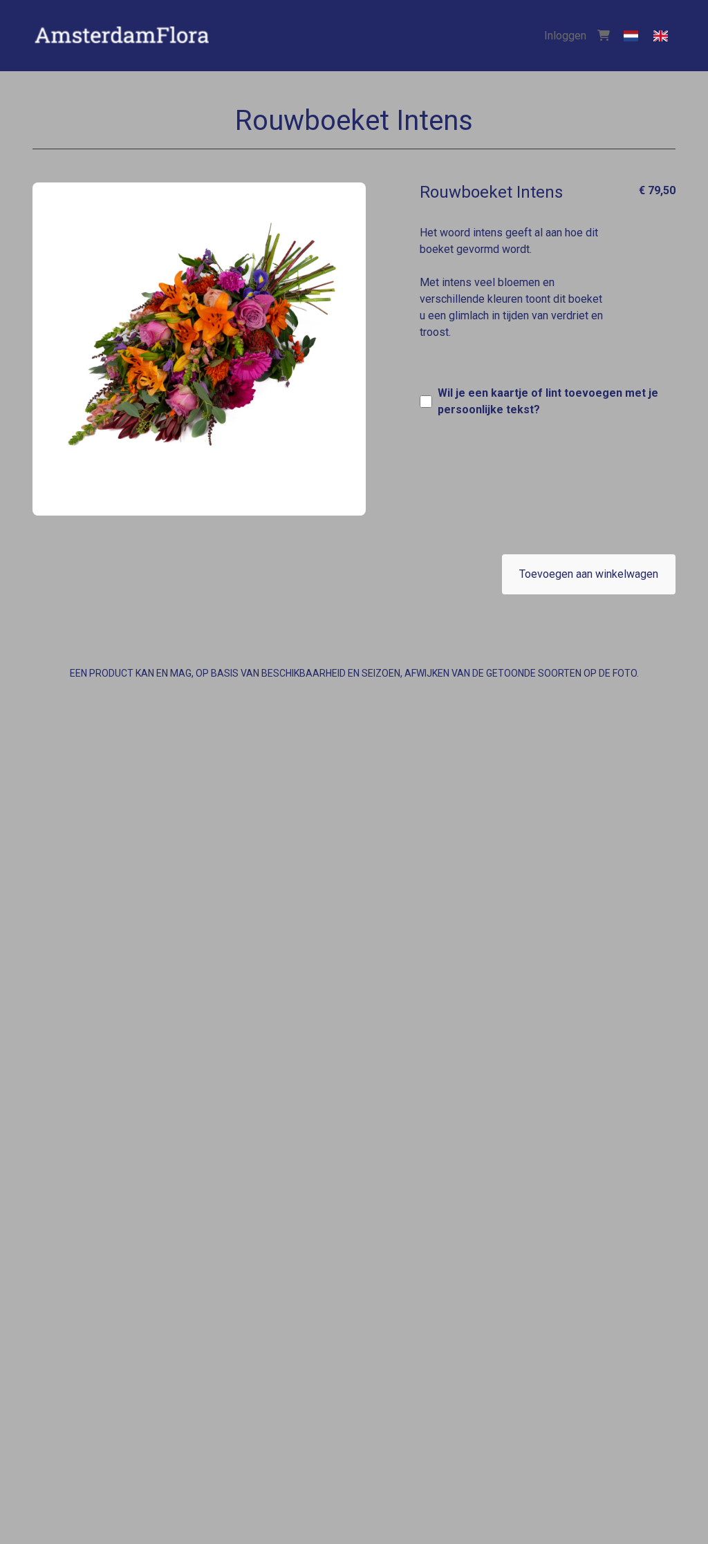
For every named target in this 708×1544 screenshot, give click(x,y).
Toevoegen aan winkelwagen (588, 574)
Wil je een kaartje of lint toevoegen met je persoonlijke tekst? (548, 401)
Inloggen (565, 35)
